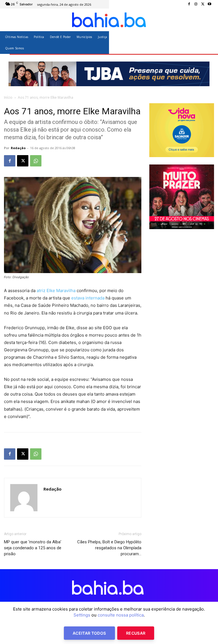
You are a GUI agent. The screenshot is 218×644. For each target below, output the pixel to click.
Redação (18, 148)
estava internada (87, 298)
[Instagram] (195, 4)
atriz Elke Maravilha (56, 290)
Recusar (135, 633)
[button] (207, 42)
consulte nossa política (121, 615)
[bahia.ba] (109, 19)
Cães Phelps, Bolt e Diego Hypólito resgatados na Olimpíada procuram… (109, 547)
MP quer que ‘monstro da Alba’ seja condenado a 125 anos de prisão (32, 547)
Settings (82, 615)
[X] (202, 4)
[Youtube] (209, 4)
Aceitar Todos (89, 633)
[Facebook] (189, 4)
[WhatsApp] (35, 160)
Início (8, 97)
